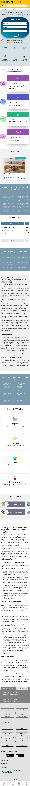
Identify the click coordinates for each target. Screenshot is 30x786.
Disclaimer (7, 719)
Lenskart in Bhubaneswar (9, 257)
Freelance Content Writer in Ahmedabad (9, 193)
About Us (22, 709)
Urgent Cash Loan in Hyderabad (7, 401)
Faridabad (22, 735)
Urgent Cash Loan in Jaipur (22, 401)
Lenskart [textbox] (5, 23)
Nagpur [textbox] (5, 27)
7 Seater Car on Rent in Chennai (9, 699)
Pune (7, 728)
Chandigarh (7, 738)
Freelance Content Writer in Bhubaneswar (9, 197)
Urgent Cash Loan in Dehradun (22, 391)
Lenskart (11, 9)
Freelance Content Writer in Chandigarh (23, 197)
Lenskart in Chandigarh (22, 257)
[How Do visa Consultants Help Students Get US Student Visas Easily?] (15, 165)
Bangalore (7, 733)
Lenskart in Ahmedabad (8, 255)
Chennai (7, 745)
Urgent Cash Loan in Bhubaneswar (7, 387)
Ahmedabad (7, 748)
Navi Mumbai (21, 731)
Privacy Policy (7, 716)
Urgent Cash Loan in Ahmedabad (7, 384)
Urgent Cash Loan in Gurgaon (22, 397)
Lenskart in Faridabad (22, 262)
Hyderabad (21, 740)
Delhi (5, 6)
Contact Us (21, 714)
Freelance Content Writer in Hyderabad (9, 211)
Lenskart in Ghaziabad (8, 264)
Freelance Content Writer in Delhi (9, 204)
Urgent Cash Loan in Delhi (7, 394)
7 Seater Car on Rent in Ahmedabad (10, 692)
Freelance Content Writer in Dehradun (23, 200)
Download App (25, 2)
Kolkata (7, 743)
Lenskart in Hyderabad (8, 267)
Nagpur (5, 9)
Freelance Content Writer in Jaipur (23, 211)
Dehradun (22, 745)
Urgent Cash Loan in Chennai (7, 391)
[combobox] (15, 23)
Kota (22, 748)
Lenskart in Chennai (7, 259)
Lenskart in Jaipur (21, 267)
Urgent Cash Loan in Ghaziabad (7, 397)
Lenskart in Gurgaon (21, 264)
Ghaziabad (7, 735)
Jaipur (7, 731)
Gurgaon (21, 728)
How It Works (7, 714)
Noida (21, 733)
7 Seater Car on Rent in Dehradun (10, 701)
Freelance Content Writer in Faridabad (23, 204)
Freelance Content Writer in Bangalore (23, 193)
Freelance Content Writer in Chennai (9, 200)
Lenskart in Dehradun (22, 259)
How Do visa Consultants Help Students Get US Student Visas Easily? (14, 178)
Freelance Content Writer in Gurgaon (23, 207)
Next (29, 232)
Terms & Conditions (22, 716)
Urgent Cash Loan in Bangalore (22, 384)
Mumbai (21, 726)
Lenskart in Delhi (7, 262)
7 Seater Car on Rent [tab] (8, 688)
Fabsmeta (10, 779)
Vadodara (22, 743)
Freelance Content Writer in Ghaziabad (9, 207)
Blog (7, 711)
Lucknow (21, 738)
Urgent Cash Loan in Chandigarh (22, 387)
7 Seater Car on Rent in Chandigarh (10, 696)
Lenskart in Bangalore (22, 255)
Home (7, 709)
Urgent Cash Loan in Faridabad (22, 394)
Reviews (21, 711)
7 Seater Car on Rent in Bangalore (10, 694)
